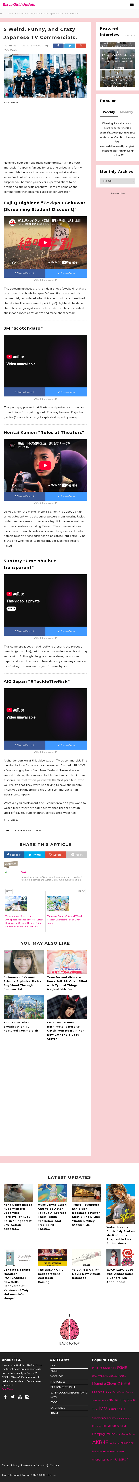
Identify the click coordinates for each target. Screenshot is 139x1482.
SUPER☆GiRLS (117, 1409)
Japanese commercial (29, 831)
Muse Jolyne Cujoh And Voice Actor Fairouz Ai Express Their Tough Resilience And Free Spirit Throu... (52, 1217)
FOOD (54, 1402)
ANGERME (122, 1443)
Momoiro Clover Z (106, 1383)
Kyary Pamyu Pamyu (122, 1392)
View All (129, 35)
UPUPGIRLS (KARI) (102, 1459)
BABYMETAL (100, 1376)
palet (99, 1451)
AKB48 (100, 1442)
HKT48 (97, 1367)
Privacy (15, 1465)
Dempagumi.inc (103, 1434)
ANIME (54, 1371)
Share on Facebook (25, 273)
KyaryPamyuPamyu (125, 1434)
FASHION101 (57, 1382)
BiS (94, 1451)
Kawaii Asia (109, 1367)
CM (7, 831)
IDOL (53, 1365)
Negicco (113, 1443)
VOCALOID (56, 1376)
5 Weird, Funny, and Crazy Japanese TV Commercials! (48, 13)
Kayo (37, 45)
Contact (54, 1465)
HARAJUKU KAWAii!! (113, 1451)
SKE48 (122, 1367)
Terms (5, 1465)
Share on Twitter (67, 273)
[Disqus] (45, 1098)
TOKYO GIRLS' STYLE (115, 1426)
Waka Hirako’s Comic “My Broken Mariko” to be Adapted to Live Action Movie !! (120, 1235)
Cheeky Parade (117, 1376)
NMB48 (114, 1400)
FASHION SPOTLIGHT (62, 1387)
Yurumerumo (125, 1418)
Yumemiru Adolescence (105, 1418)
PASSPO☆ (121, 1459)
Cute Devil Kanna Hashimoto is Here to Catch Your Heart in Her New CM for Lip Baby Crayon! (65, 1030)
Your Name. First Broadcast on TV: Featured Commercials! (22, 1026)
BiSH (131, 1443)
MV (103, 1408)
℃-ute (95, 1409)
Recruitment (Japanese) (34, 1465)
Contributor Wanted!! (46, 280)
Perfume (107, 1392)
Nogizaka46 (128, 1400)
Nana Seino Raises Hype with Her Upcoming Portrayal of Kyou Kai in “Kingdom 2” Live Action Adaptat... (18, 1217)
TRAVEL (55, 1413)
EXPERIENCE (57, 1408)
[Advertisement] (45, 129)
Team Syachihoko (100, 1400)
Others (10, 13)
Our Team (7, 1389)
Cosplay (96, 1426)
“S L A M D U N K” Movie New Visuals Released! (86, 1274)
